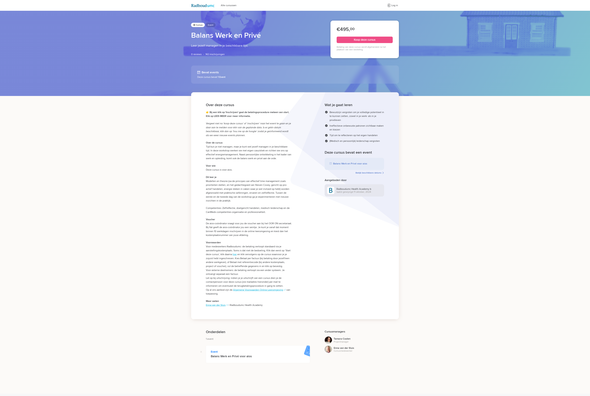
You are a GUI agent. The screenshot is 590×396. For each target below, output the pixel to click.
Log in (394, 5)
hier (235, 254)
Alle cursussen (228, 5)
